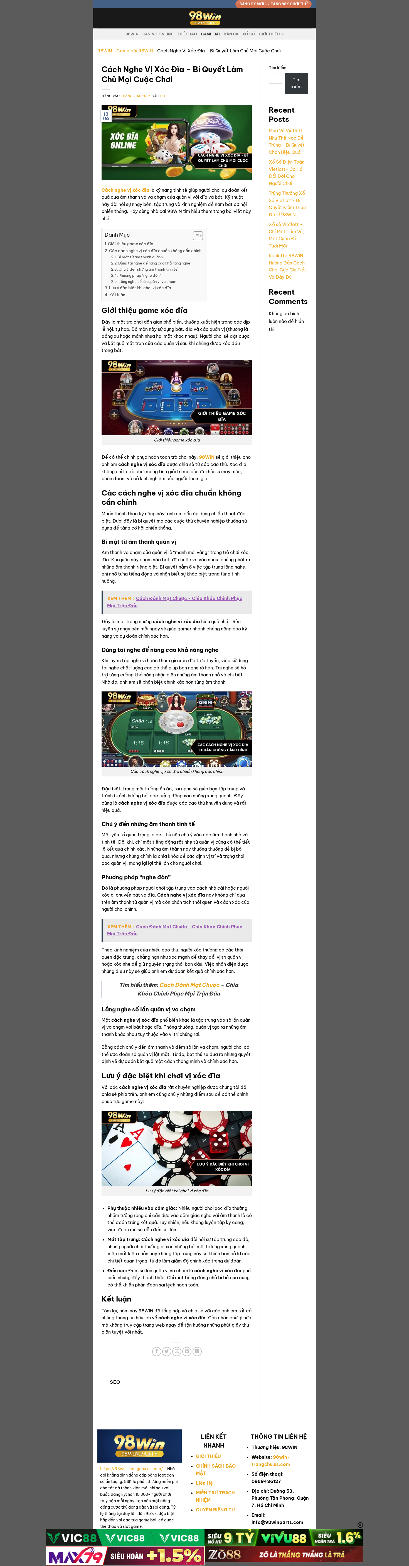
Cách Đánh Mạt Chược (189, 985)
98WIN (132, 34)
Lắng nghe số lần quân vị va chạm (148, 281)
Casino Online (157, 34)
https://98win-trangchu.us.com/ (131, 1468)
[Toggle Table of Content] (195, 236)
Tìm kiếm (278, 67)
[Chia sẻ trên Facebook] (156, 1351)
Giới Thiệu (269, 34)
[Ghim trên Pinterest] (186, 1351)
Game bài (210, 34)
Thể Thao (187, 34)
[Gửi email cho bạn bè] (176, 1351)
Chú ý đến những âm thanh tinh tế (148, 269)
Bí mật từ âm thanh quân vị (141, 257)
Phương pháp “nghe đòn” (140, 275)
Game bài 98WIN (134, 51)
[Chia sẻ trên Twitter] (166, 1351)
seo (161, 96)
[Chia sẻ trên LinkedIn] (197, 1351)
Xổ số (248, 34)
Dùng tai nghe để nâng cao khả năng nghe (154, 263)
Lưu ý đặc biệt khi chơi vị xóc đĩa (140, 287)
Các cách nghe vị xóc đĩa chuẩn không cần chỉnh (155, 250)
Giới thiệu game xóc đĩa (130, 243)
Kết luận (117, 294)
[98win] (204, 18)
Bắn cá (231, 34)
